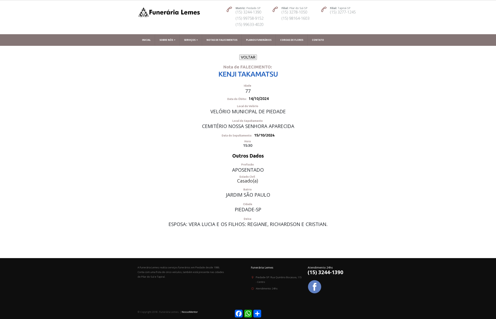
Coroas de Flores (291, 40)
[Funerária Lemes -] (169, 10)
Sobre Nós (166, 40)
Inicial (146, 40)
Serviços (189, 40)
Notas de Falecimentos (222, 40)
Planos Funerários (258, 40)
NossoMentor (190, 312)
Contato (318, 40)
